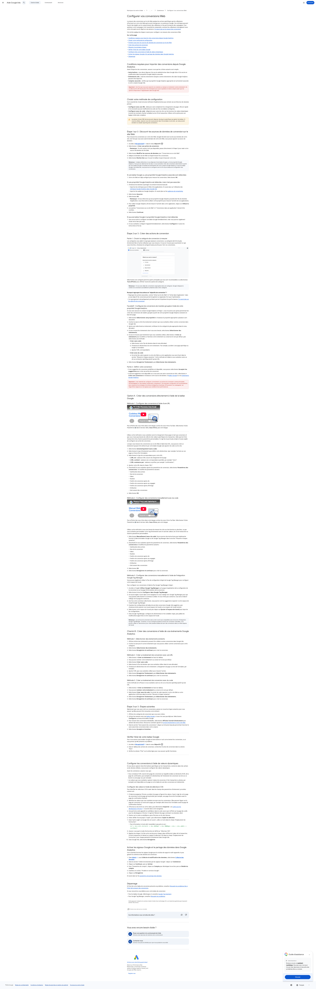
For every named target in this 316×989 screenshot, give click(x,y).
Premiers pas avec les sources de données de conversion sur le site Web (150, 43)
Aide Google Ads (13, 3)
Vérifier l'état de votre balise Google (139, 49)
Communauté (48, 2)
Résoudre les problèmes (158, 896)
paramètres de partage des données (151, 876)
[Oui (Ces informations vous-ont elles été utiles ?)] (181, 915)
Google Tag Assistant (164, 894)
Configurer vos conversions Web (177, 10)
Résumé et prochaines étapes (137, 47)
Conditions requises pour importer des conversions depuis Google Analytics (150, 38)
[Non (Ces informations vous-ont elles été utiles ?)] (186, 915)
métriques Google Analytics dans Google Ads (143, 189)
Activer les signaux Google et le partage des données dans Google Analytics (151, 54)
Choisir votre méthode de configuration (140, 40)
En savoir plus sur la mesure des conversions (167, 29)
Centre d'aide (35, 2)
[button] (3, 3)
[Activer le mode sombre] (291, 985)
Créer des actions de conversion (138, 45)
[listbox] (303, 985)
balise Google (173, 375)
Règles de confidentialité (22, 985)
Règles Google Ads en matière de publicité (56, 985)
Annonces (60, 2)
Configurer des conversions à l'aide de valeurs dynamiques (145, 52)
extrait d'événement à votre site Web (174, 723)
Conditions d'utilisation (37, 985)
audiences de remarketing (175, 191)
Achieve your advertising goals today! (137, 962)
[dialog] (298, 966)
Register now (131, 973)
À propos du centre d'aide (77, 985)
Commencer (160, 10)
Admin (134, 857)
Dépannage (131, 56)
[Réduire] (309, 954)
